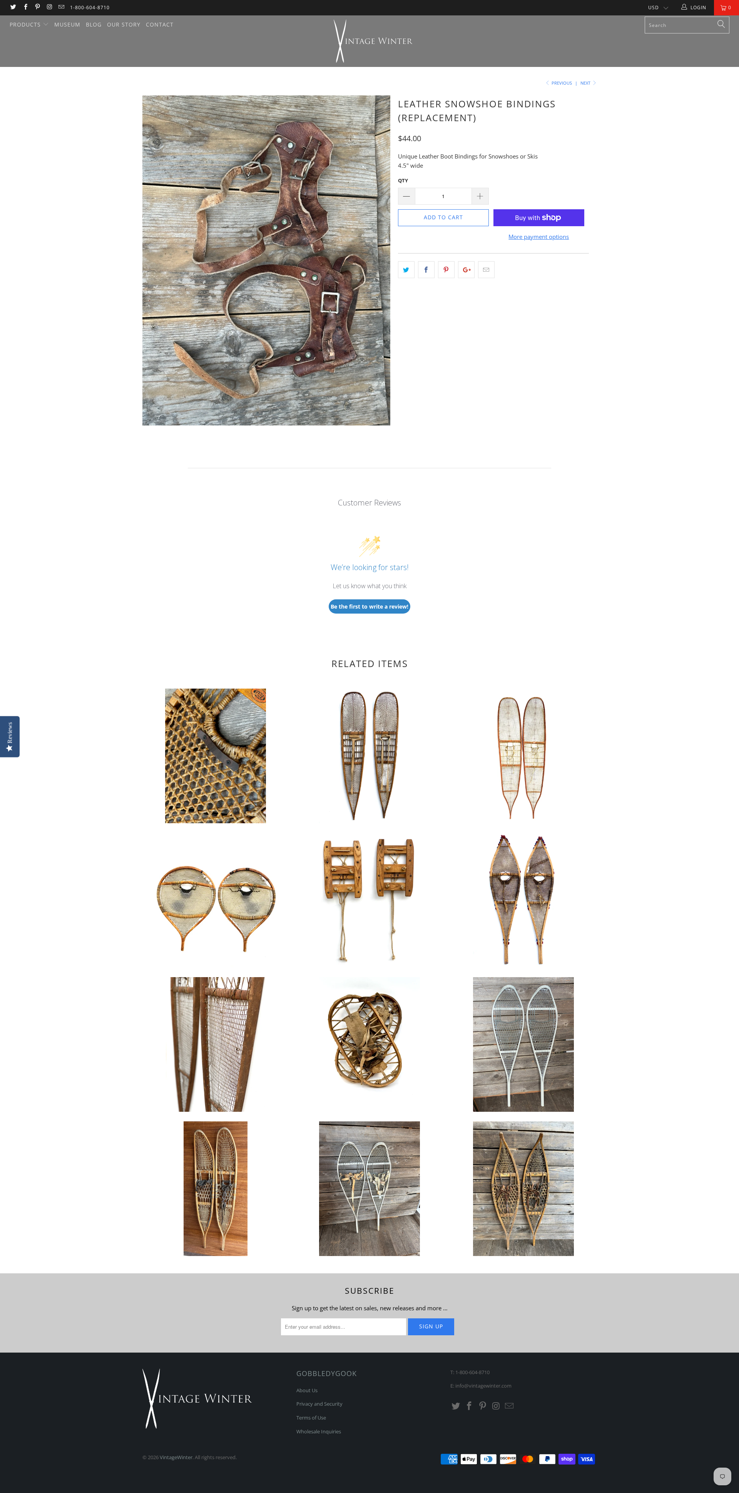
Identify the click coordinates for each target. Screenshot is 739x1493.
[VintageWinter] (373, 41)
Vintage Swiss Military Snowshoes (369, 900)
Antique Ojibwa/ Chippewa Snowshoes (523, 900)
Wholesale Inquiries (318, 1431)
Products (26, 24)
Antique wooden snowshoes (369, 1044)
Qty (403, 180)
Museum (67, 24)
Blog (94, 24)
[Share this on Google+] (466, 269)
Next (586, 83)
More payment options (538, 236)
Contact (160, 24)
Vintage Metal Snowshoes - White (523, 1044)
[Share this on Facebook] (426, 269)
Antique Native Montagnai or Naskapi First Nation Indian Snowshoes (215, 900)
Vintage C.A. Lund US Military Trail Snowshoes (215, 1188)
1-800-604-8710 (90, 7)
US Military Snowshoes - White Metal (369, 1188)
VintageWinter (176, 1457)
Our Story (123, 24)
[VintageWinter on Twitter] (13, 7)
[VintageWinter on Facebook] (25, 7)
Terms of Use (311, 1417)
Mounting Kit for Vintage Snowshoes (215, 756)
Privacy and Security (319, 1403)
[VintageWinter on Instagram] (49, 7)
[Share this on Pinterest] (446, 269)
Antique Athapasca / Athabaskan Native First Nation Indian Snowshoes (369, 756)
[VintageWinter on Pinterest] (37, 7)
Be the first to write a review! (369, 606)
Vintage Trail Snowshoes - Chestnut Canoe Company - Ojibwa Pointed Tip (523, 1188)
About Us (307, 1390)
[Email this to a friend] (486, 269)
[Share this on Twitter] (406, 269)
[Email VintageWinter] (61, 7)
